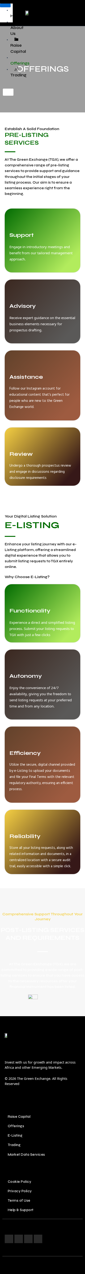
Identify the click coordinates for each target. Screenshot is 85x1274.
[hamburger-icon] (5, 5)
